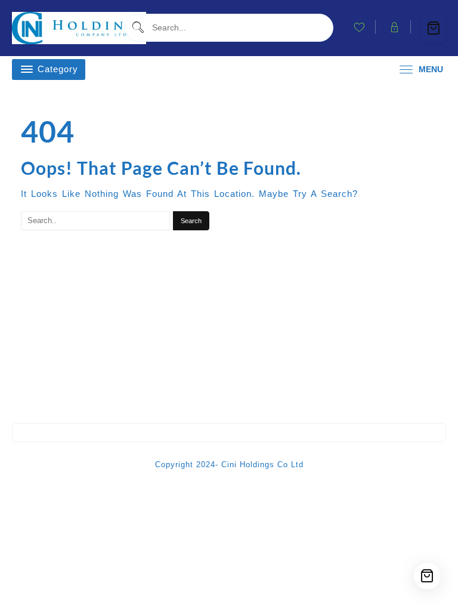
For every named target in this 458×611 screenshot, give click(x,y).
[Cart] (433, 28)
